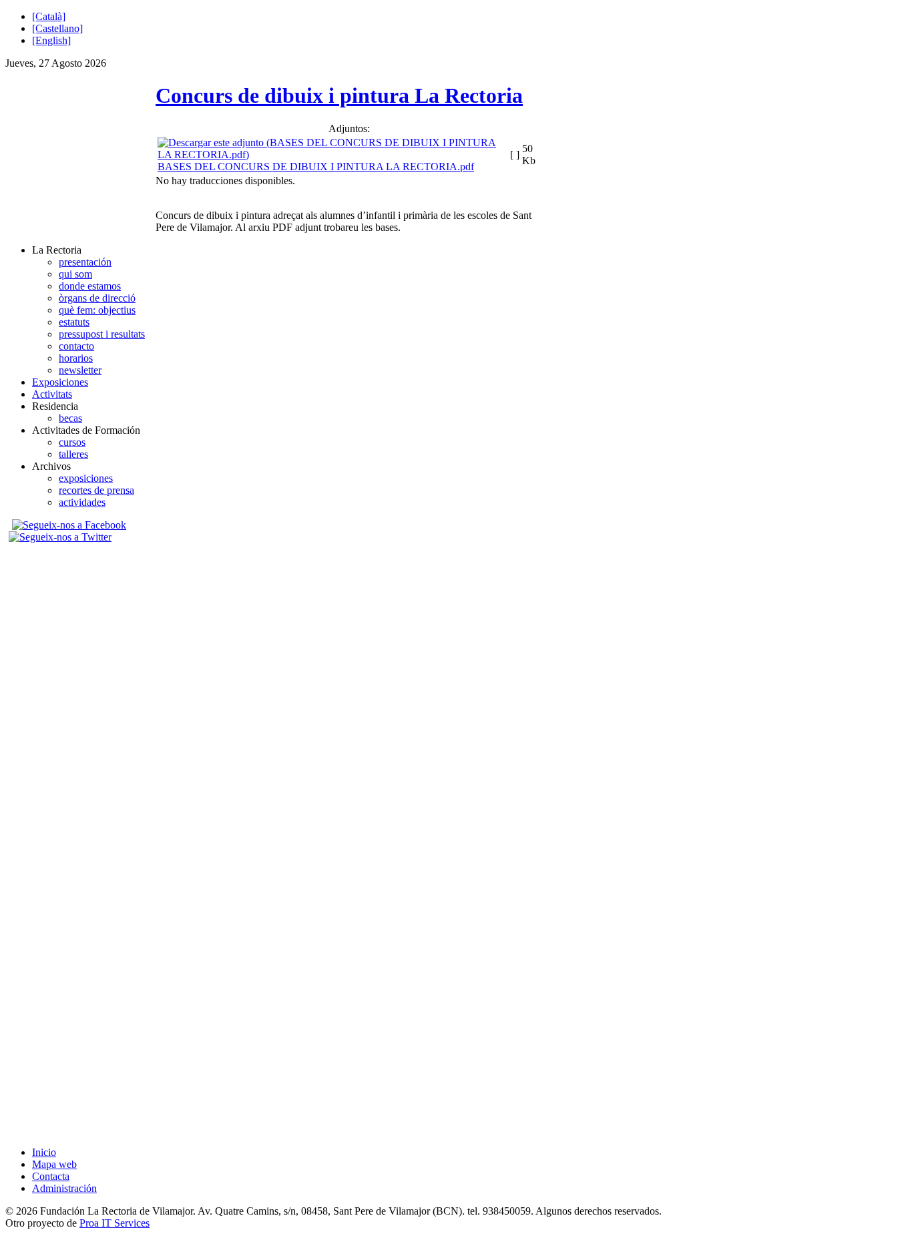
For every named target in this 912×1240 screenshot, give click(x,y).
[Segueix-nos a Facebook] (67, 525)
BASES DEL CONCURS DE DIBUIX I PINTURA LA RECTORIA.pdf (316, 166)
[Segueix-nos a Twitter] (61, 537)
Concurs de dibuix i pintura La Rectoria (339, 95)
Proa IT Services (114, 1223)
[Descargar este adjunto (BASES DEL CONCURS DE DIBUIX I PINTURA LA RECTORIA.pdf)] (332, 154)
